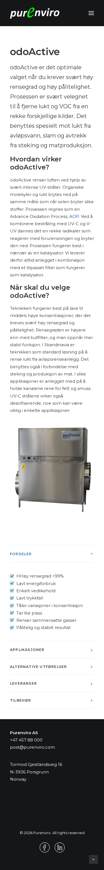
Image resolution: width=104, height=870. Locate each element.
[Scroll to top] (93, 859)
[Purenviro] (34, 13)
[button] (91, 13)
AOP (74, 216)
